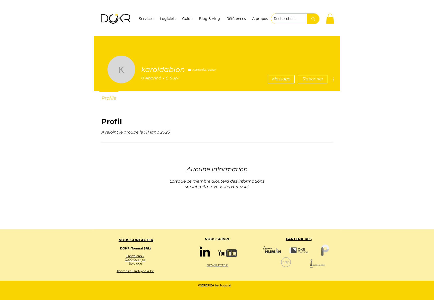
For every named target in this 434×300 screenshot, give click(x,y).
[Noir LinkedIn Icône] (204, 251)
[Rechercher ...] (313, 19)
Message (281, 78)
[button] (330, 19)
